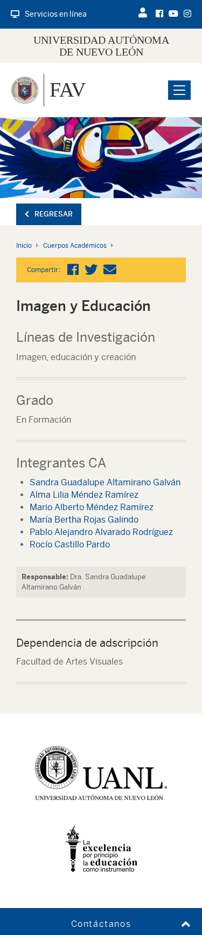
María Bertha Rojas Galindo (84, 519)
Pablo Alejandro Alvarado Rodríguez (101, 532)
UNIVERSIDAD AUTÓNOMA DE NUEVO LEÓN (101, 46)
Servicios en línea (56, 14)
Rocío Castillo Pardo (70, 544)
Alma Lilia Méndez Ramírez (84, 495)
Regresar (53, 214)
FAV (68, 89)
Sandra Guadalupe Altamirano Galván (105, 482)
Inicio (24, 245)
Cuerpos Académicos (75, 245)
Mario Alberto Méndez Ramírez (92, 507)
